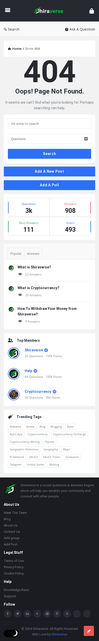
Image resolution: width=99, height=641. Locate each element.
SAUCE (33, 457)
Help (28, 371)
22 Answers (33, 274)
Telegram (16, 464)
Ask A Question (82, 29)
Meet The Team (15, 513)
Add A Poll (49, 185)
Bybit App (16, 434)
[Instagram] (47, 613)
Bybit (70, 426)
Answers (33, 254)
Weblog (54, 464)
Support (10, 596)
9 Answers (32, 321)
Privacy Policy (13, 567)
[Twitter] (17, 613)
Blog (42, 426)
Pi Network (17, 457)
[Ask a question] (89, 631)
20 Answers (33, 295)
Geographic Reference (24, 449)
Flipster (49, 442)
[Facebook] (7, 613)
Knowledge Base (16, 590)
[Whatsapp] (77, 613)
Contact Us (12, 532)
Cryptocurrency (38, 392)
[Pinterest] (57, 613)
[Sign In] (91, 10)
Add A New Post (49, 171)
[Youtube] (37, 613)
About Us (11, 525)
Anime (30, 426)
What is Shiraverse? (34, 267)
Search (14, 29)
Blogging (56, 426)
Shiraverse (34, 350)
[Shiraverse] (50, 10)
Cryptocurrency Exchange (69, 434)
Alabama (15, 426)
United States (35, 464)
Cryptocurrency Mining (25, 442)
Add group (12, 538)
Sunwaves (72, 457)
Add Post (10, 544)
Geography (50, 449)
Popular (16, 254)
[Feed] (67, 613)
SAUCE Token (51, 457)
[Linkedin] (27, 613)
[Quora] (87, 613)
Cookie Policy (14, 573)
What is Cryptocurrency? (38, 288)
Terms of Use (14, 561)
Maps (66, 449)
